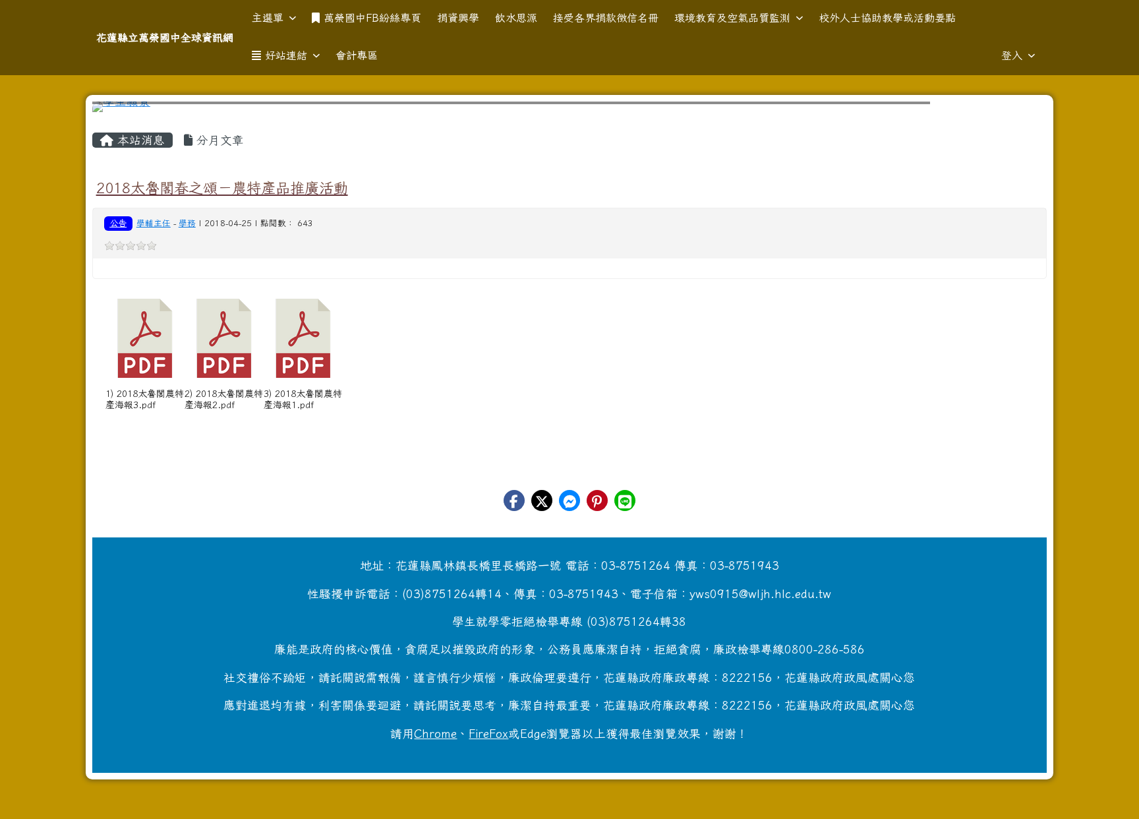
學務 (187, 223)
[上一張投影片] (124, 109)
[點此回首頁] (569, 107)
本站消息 (139, 140)
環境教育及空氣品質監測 (732, 18)
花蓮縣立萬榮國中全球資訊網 (164, 37)
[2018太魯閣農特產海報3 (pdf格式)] (145, 338)
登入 (1011, 55)
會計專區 (357, 55)
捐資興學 (458, 18)
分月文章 (218, 140)
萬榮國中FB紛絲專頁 (372, 18)
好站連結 (286, 55)
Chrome (435, 733)
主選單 (267, 18)
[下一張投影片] (1015, 109)
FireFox (488, 733)
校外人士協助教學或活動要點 (887, 18)
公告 (118, 223)
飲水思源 (516, 18)
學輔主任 (153, 223)
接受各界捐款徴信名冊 (605, 18)
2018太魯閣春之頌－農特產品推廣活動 (222, 187)
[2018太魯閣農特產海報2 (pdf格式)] (224, 338)
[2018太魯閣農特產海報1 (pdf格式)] (303, 338)
